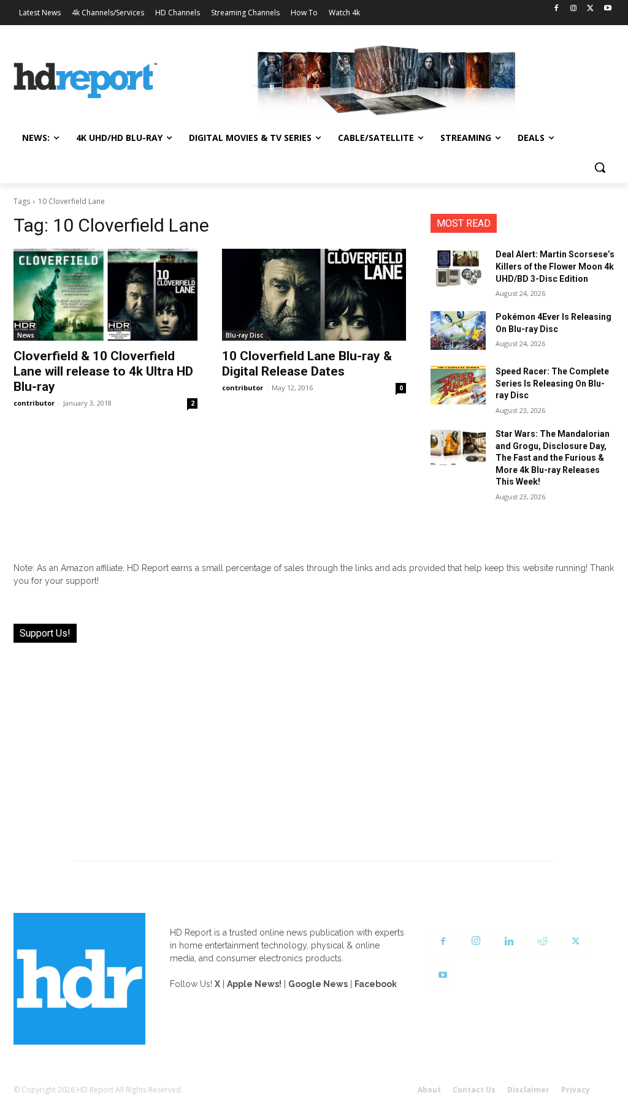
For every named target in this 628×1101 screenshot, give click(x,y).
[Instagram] (574, 9)
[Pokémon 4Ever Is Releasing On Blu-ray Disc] (458, 330)
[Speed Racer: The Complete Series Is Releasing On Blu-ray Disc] (458, 385)
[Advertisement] (314, 744)
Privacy (575, 1089)
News (25, 335)
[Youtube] (607, 9)
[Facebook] (557, 9)
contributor (34, 402)
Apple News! (254, 984)
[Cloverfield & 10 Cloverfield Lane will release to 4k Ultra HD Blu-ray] (105, 295)
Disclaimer (528, 1089)
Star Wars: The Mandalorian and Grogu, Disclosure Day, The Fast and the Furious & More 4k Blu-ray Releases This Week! (553, 457)
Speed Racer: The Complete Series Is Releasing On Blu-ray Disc (552, 383)
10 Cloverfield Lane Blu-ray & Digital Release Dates (307, 364)
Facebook (375, 984)
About (429, 1089)
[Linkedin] (509, 941)
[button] (600, 167)
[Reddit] (542, 941)
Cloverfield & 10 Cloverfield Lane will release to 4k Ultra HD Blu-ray (103, 371)
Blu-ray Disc (244, 335)
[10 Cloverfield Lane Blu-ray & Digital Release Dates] (314, 295)
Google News (318, 984)
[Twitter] (590, 9)
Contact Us (474, 1089)
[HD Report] (85, 80)
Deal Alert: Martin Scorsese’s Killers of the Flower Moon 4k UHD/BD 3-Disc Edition (555, 266)
